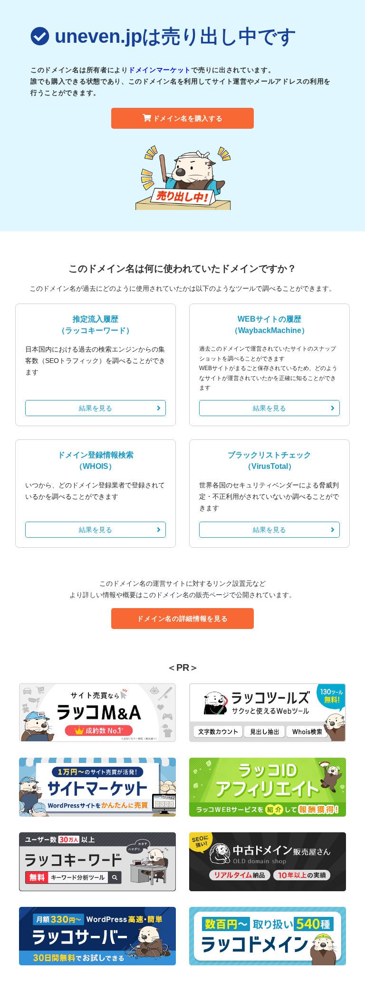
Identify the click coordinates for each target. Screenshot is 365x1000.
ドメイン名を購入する (188, 118)
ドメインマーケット (159, 70)
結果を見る (95, 408)
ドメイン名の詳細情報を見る (182, 618)
